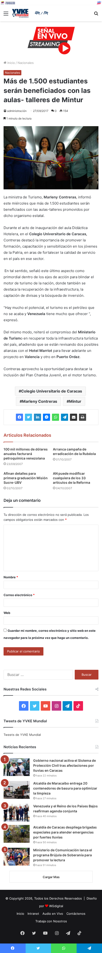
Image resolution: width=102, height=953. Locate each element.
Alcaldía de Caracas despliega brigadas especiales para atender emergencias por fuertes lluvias (65, 832)
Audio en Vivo (52, 913)
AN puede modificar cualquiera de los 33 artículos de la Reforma (71, 477)
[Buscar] (96, 15)
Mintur (75, 401)
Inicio (10, 63)
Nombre (11, 577)
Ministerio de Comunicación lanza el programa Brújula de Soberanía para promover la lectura (62, 855)
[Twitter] (28, 417)
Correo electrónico (19, 595)
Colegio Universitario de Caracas (51, 391)
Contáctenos (75, 913)
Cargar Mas (51, 877)
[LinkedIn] (37, 417)
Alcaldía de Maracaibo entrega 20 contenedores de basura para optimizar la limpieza (65, 788)
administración (17, 111)
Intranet (33, 913)
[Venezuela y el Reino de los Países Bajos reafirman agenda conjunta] (17, 813)
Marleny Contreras (39, 401)
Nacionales (26, 63)
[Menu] (6, 15)
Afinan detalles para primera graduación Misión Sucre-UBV (26, 477)
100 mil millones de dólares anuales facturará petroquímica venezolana (26, 453)
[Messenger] (46, 417)
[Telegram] (64, 417)
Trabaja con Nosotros (51, 921)
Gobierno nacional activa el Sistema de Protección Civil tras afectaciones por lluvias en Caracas (64, 765)
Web (7, 613)
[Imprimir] (82, 417)
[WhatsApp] (55, 417)
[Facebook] (19, 417)
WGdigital (56, 906)
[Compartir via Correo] (73, 417)
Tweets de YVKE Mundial (22, 735)
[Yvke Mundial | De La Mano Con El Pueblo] (31, 13)
